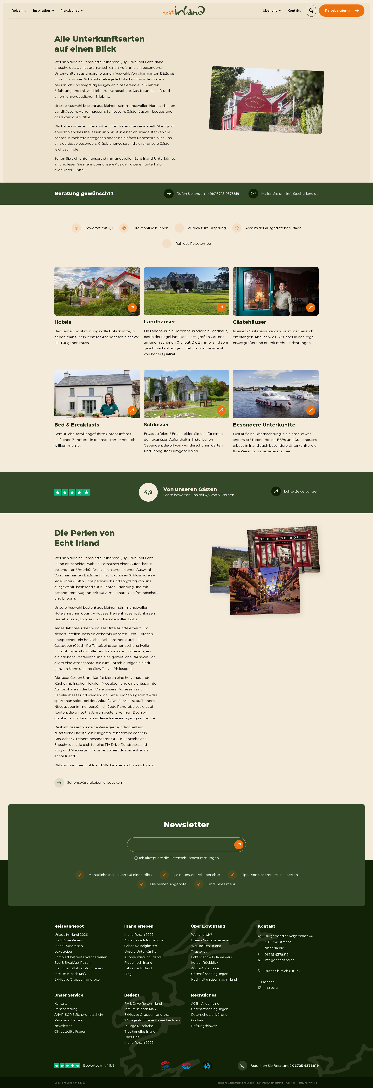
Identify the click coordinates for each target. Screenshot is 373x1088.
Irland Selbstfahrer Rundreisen (78, 968)
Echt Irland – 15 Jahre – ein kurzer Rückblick (211, 960)
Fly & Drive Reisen (68, 940)
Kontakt (60, 1003)
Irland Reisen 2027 (138, 935)
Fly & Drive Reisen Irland (143, 1003)
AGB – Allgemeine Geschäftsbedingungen (209, 971)
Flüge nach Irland (138, 962)
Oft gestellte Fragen (70, 1031)
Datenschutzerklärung (209, 1015)
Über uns (131, 1037)
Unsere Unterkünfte (140, 951)
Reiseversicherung (68, 1020)
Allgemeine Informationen (145, 940)
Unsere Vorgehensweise (210, 940)
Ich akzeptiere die (179, 858)
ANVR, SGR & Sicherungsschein (78, 1015)
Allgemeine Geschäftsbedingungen (234, 1082)
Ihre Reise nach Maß (70, 974)
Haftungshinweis (204, 1026)
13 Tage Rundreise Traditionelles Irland (139, 1028)
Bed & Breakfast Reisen (72, 962)
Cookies (197, 1020)
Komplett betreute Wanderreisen (80, 957)
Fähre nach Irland (138, 968)
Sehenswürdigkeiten (140, 946)
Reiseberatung (66, 1009)
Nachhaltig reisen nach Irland (214, 979)
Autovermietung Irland (142, 957)
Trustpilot (199, 951)
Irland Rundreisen (68, 946)
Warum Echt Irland (206, 946)
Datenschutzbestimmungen (194, 858)
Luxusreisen (63, 951)
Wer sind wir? (201, 935)
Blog (128, 974)
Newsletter (63, 1026)
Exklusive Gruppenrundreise (77, 979)
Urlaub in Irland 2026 (71, 935)
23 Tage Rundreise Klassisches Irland (152, 1020)
